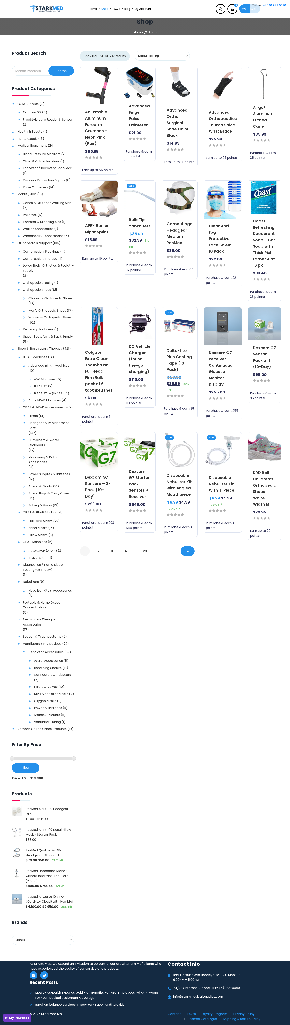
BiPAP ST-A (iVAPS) (49, 393)
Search (61, 71)
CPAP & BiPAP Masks (38, 512)
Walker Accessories (38, 229)
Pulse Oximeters (35, 187)
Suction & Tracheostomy (42, 636)
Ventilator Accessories (46, 652)
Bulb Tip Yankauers (140, 223)
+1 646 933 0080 (274, 5)
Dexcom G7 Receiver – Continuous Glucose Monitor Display (220, 368)
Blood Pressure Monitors (41, 154)
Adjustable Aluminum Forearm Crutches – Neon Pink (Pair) (96, 127)
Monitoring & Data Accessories (42, 460)
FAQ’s (116, 9)
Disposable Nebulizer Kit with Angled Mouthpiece (179, 485)
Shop (104, 9)
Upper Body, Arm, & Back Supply (48, 336)
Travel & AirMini (40, 486)
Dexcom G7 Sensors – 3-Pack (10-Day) (97, 486)
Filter (26, 767)
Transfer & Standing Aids (42, 222)
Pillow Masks (38, 535)
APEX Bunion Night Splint (97, 229)
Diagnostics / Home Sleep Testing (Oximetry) (43, 567)
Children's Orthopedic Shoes (50, 298)
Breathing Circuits (48, 668)
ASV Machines (45, 379)
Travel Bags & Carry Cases (49, 493)
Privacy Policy (243, 1014)
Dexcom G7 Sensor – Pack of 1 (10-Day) (264, 357)
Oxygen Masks (45, 701)
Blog (127, 9)
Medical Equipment (32, 145)
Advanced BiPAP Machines (48, 365)
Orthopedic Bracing (38, 282)
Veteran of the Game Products (42, 729)
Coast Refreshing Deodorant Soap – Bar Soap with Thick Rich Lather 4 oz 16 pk (264, 243)
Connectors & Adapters (52, 674)
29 (145, 551)
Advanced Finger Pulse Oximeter (139, 115)
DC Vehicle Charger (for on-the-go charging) (140, 359)
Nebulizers (31, 581)
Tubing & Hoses (40, 505)
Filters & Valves (46, 687)
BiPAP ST (40, 386)
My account (143, 9)
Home (93, 9)
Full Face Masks (40, 521)
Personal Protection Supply (44, 180)
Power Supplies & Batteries (49, 474)
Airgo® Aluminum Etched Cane (263, 117)
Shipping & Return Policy (241, 1019)
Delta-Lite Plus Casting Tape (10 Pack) (179, 360)
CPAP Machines (35, 542)
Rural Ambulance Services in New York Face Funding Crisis (79, 1004)
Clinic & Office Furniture (41, 161)
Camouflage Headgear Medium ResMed (180, 233)
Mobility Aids (26, 194)
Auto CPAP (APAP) (42, 550)
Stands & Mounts (47, 715)
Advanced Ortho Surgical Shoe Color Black (178, 122)
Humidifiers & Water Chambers (43, 442)
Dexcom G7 (32, 112)
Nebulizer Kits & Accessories (50, 590)
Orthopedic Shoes (37, 289)
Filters (33, 416)
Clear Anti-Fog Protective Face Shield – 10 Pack (222, 238)
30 (158, 551)
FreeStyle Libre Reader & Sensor (48, 119)
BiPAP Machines (35, 357)
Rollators (30, 215)
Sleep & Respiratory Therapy (39, 348)
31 (172, 551)
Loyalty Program (214, 1014)
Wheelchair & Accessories (43, 236)
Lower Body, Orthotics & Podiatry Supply (48, 268)
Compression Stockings (41, 251)
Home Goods (27, 138)
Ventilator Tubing (47, 722)
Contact (174, 1014)
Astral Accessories (48, 661)
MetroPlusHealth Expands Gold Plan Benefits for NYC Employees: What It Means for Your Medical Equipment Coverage (97, 995)
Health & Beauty (29, 131)
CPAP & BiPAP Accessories (43, 407)
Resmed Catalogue (202, 1019)
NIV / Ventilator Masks (51, 694)
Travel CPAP (38, 557)
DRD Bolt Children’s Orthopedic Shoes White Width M (264, 488)
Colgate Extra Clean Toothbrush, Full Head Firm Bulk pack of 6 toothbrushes (99, 371)
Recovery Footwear (38, 329)
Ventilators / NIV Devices (42, 643)
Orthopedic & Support (34, 243)
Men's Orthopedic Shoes (47, 310)
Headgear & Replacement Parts (48, 425)
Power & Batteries (48, 708)
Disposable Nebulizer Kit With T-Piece (221, 484)
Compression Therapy (40, 258)
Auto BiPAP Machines (44, 400)
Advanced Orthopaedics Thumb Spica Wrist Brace (223, 122)
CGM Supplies (28, 104)
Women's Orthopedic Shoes (50, 317)
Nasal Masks (37, 528)
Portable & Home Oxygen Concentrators (42, 605)
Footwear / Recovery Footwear (47, 168)
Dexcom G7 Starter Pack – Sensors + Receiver (139, 484)
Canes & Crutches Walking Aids (47, 203)
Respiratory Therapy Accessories (39, 622)
